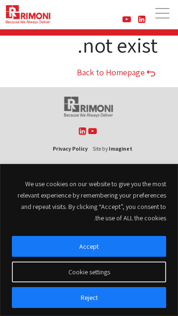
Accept (89, 246)
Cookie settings (89, 272)
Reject (89, 297)
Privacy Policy (70, 148)
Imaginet (120, 148)
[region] (89, 240)
